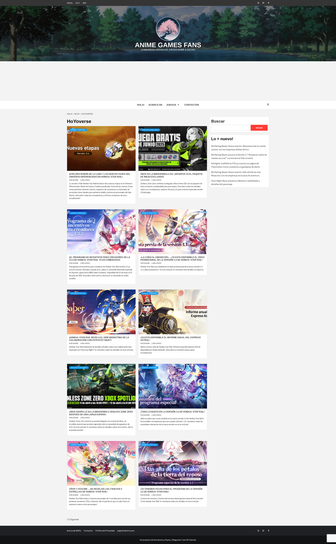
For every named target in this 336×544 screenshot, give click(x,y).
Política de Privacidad (105, 530)
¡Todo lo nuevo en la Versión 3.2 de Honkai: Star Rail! (172, 412)
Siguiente (74, 519)
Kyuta (76, 180)
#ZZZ (78, 3)
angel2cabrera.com (125, 530)
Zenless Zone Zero (150, 130)
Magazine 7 (177, 539)
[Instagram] (261, 3)
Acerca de (155, 104)
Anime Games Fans (168, 45)
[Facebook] (266, 3)
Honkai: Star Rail (78, 130)
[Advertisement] (168, 81)
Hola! (141, 104)
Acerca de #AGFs (74, 530)
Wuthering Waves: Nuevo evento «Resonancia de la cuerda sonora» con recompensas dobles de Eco (238, 148)
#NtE (84, 3)
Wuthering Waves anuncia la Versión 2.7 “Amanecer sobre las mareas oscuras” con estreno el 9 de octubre (239, 156)
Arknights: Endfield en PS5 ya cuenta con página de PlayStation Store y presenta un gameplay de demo (235, 165)
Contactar (191, 104)
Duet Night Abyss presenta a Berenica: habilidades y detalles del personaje (235, 182)
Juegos (171, 104)
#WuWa (70, 3)
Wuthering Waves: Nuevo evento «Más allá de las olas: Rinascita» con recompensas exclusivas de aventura (236, 174)
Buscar (218, 121)
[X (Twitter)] (256, 3)
